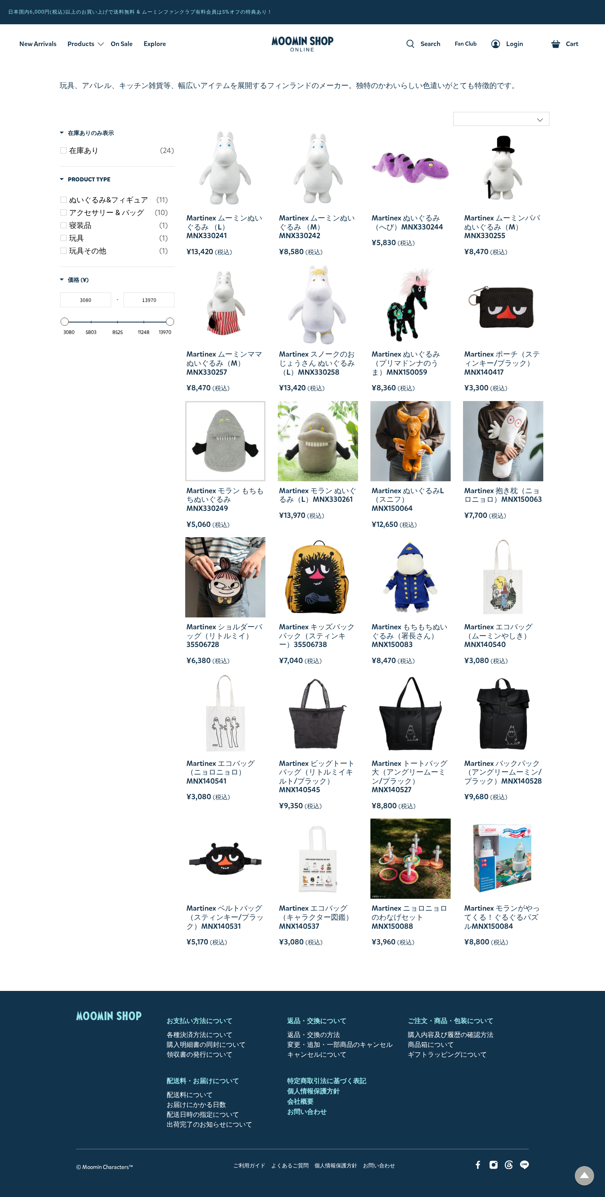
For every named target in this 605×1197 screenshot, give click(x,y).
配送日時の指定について (203, 1114)
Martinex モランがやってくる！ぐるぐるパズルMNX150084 (502, 917)
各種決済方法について (200, 1034)
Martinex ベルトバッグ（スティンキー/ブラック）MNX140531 (225, 917)
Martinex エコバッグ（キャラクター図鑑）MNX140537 (316, 917)
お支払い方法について (200, 1020)
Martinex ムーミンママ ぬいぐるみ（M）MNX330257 (224, 363)
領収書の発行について (200, 1054)
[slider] (64, 322)
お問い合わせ (307, 1111)
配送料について (190, 1094)
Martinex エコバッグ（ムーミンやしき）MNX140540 (498, 636)
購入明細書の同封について (206, 1044)
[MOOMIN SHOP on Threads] (509, 1166)
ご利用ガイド (249, 1165)
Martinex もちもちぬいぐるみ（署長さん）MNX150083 (409, 636)
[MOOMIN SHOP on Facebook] (478, 1166)
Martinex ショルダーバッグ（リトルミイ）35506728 (224, 636)
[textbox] (85, 299)
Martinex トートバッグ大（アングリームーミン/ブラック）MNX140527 (409, 777)
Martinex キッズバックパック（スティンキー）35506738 (317, 636)
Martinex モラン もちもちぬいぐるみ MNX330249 (225, 499)
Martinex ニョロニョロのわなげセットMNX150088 (409, 917)
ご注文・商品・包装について (450, 1020)
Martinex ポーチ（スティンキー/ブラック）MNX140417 (502, 363)
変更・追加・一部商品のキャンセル (340, 1044)
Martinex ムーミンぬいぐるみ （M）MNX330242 (317, 227)
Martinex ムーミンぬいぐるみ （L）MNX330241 (224, 227)
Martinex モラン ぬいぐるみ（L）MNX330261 (317, 495)
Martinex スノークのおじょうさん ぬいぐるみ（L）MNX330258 (317, 363)
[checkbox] (121, 150)
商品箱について (431, 1044)
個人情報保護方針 (313, 1091)
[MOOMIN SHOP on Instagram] (493, 1166)
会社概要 (300, 1101)
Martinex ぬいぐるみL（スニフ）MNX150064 (408, 499)
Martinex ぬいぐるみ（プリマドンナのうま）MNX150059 (406, 363)
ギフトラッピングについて (447, 1054)
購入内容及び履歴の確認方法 (450, 1034)
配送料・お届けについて (203, 1080)
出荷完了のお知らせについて (209, 1124)
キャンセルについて (317, 1054)
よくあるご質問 (290, 1165)
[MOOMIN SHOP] (302, 44)
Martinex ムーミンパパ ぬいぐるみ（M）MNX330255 (502, 227)
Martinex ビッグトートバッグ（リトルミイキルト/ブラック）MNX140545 (317, 777)
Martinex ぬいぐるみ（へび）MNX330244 (407, 222)
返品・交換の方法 (313, 1034)
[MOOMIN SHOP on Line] (524, 1166)
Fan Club (590, 12)
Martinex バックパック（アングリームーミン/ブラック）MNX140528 (503, 772)
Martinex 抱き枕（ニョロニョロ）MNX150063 (503, 495)
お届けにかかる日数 (196, 1104)
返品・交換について (317, 1020)
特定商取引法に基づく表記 (326, 1080)
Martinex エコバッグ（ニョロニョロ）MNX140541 (220, 772)
